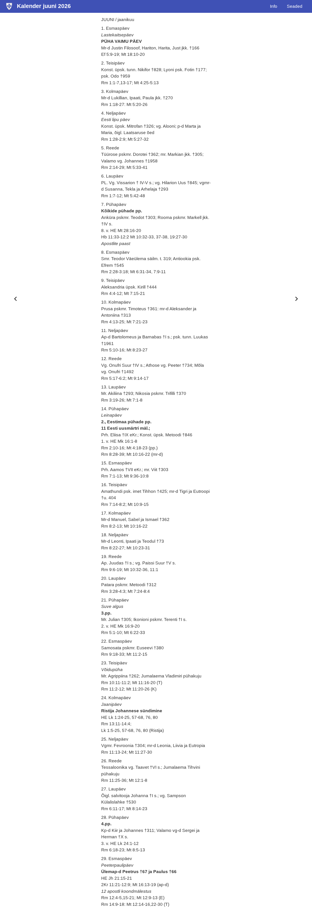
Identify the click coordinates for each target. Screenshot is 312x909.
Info (273, 6)
